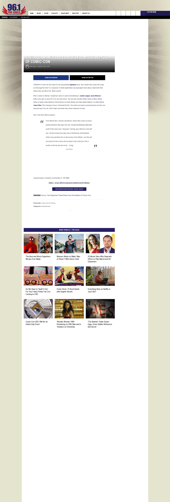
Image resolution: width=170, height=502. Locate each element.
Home (31, 13)
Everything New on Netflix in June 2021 (99, 290)
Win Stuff (75, 13)
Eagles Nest (65, 13)
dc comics (52, 203)
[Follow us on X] (133, 13)
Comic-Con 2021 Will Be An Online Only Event (37, 322)
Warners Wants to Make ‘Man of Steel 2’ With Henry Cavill (68, 257)
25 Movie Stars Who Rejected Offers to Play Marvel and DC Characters (99, 259)
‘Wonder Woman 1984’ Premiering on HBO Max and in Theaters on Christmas (69, 324)
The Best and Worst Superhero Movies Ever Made (38, 257)
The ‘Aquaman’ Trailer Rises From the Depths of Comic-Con (69, 195)
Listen (46, 13)
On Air (39, 13)
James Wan (37, 105)
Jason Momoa (95, 96)
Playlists (54, 13)
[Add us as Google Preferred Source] (123, 13)
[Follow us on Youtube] (138, 13)
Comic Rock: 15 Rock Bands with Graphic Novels (68, 290)
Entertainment (45, 206)
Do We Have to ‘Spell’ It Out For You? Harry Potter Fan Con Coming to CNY (38, 291)
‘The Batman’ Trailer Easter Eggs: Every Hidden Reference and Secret (100, 324)
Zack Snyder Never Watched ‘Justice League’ (69, 189)
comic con (45, 203)
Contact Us (86, 13)
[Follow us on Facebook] (128, 13)
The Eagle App (25, 17)
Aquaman (73, 85)
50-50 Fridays (13, 17)
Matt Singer (33, 66)
